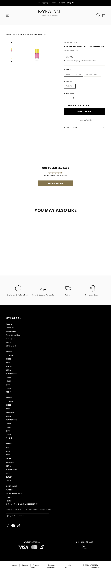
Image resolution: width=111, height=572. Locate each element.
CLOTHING (10, 355)
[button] (2, 3)
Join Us (8, 342)
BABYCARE (10, 462)
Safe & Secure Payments (43, 294)
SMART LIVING (11, 486)
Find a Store (10, 339)
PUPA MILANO (71, 42)
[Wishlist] (98, 15)
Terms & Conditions (13, 335)
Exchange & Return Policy (18, 294)
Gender (68, 82)
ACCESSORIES (11, 374)
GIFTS (8, 385)
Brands (14, 565)
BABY (8, 455)
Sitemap (25, 565)
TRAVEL (9, 377)
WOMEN (69, 86)
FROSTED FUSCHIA (73, 74)
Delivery (67, 294)
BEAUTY (9, 366)
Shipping (77, 61)
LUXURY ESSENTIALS (14, 493)
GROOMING (10, 412)
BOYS (8, 451)
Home (8, 34)
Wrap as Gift (78, 105)
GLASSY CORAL (92, 74)
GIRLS (8, 447)
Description (71, 128)
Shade (67, 70)
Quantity (69, 93)
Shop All (70, 3)
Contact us (10, 327)
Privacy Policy (11, 331)
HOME (8, 381)
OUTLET (9, 388)
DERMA (9, 370)
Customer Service (92, 294)
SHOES (8, 359)
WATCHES (9, 490)
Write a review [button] (55, 183)
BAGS (8, 363)
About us (9, 324)
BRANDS (9, 351)
